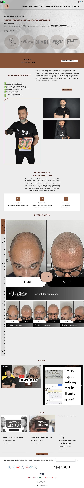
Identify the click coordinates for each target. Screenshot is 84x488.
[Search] (78, 460)
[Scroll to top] (80, 482)
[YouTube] (18, 467)
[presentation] (14, 423)
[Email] (1, 2)
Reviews (41, 6)
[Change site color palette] (42, 474)
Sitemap (45, 482)
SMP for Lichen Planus (41, 437)
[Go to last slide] (7, 260)
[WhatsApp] (4, 2)
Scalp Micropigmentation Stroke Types (67, 440)
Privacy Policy (40, 482)
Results (36, 6)
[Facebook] (22, 467)
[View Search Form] (79, 6)
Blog (69, 6)
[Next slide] (39, 376)
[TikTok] (13, 467)
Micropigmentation (27, 6)
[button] (19, 314)
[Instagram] (9, 467)
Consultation (58, 6)
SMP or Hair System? (13, 437)
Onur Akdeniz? (49, 6)
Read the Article (8, 443)
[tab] (3, 226)
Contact (74, 6)
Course (65, 6)
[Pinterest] (26, 467)
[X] (31, 467)
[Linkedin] (35, 467)
